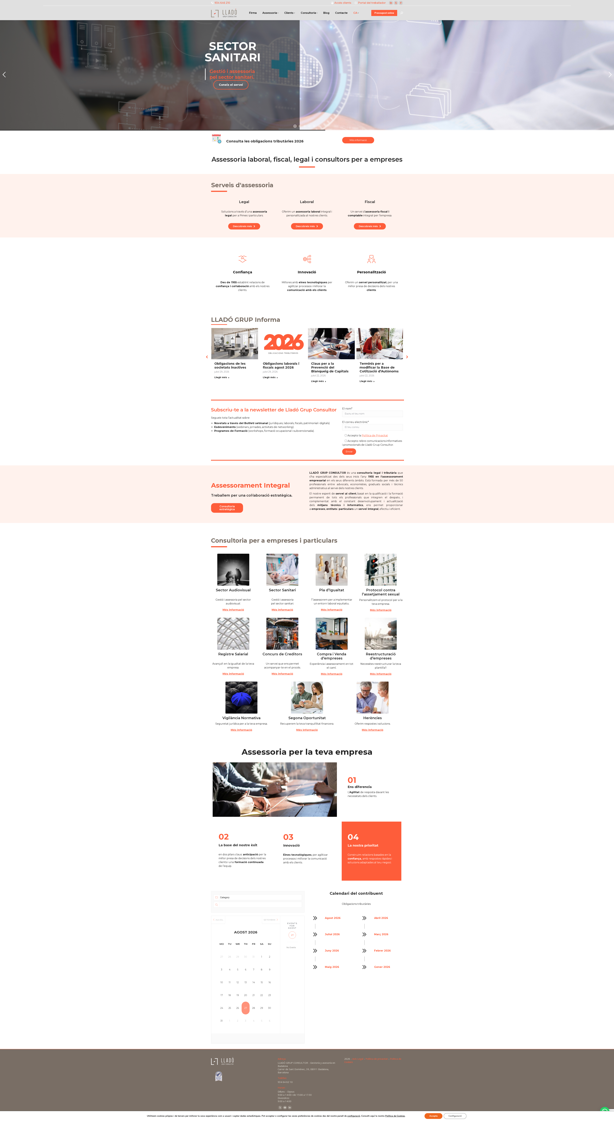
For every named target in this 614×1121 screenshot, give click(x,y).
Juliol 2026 (332, 938)
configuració (353, 1116)
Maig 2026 (332, 970)
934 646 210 (222, 2)
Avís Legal (357, 1062)
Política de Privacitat (375, 439)
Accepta (433, 1115)
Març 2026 (381, 938)
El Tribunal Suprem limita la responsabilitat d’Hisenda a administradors (280, 369)
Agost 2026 (333, 921)
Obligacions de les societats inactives (324, 365)
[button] (207, 359)
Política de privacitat (377, 1062)
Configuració (455, 1115)
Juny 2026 (332, 954)
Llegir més (217, 377)
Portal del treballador (372, 2)
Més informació (233, 613)
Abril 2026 (381, 921)
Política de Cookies (395, 1115)
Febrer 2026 (382, 954)
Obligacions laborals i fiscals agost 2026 (374, 365)
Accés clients (342, 2)
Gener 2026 (382, 970)
